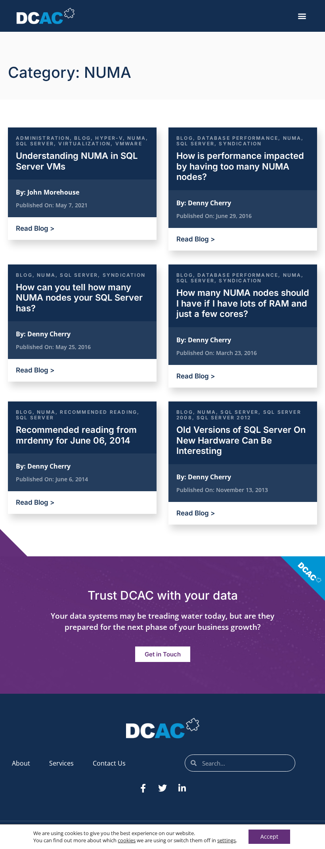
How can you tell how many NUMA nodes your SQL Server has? (79, 297)
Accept (269, 836)
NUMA (136, 138)
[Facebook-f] (143, 788)
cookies (127, 840)
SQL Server (35, 144)
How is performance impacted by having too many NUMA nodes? (240, 166)
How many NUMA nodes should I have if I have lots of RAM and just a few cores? (242, 303)
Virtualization (84, 144)
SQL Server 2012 (224, 418)
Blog (82, 138)
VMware (128, 144)
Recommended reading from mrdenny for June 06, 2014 (76, 434)
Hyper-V (108, 138)
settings (226, 840)
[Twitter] (162, 788)
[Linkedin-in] (182, 788)
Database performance (237, 138)
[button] (302, 16)
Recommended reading (98, 412)
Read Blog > (35, 228)
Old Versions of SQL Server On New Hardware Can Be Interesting (241, 440)
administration (43, 138)
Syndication (240, 144)
